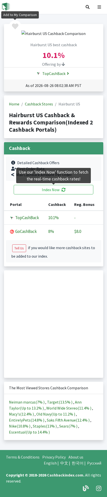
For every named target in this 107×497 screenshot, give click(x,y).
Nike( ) (20, 426)
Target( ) (60, 402)
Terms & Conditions (23, 457)
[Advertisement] (53, 324)
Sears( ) (68, 426)
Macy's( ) (22, 414)
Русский (94, 463)
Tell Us (19, 248)
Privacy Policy (54, 457)
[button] (88, 7)
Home (14, 103)
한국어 (78, 463)
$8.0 (77, 231)
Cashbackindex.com (65, 475)
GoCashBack (25, 231)
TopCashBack (53, 73)
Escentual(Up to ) (29, 432)
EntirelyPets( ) (27, 420)
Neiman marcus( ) (27, 402)
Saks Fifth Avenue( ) (68, 420)
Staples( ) (45, 426)
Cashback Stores (39, 103)
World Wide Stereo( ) (69, 408)
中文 (64, 463)
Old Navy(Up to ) (56, 414)
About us (75, 457)
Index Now (50, 189)
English (50, 463)
